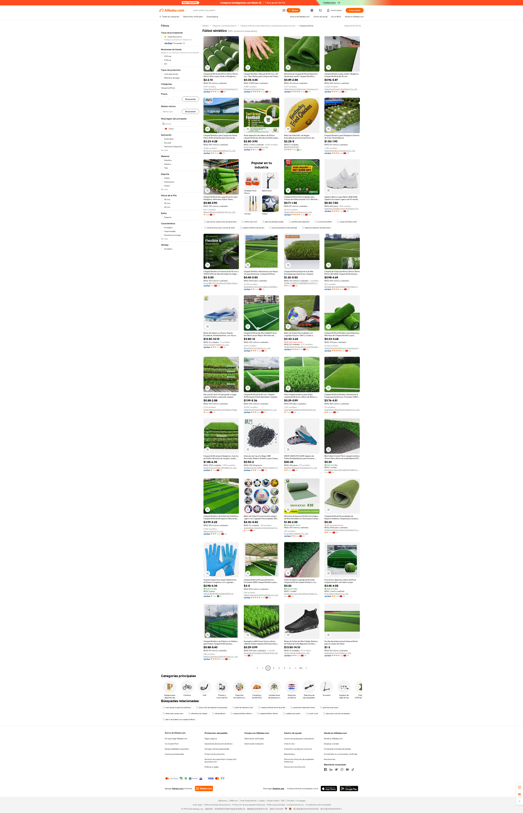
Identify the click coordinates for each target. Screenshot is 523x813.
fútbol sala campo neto (174, 713)
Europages (301, 801)
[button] (283, 10)
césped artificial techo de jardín (273, 708)
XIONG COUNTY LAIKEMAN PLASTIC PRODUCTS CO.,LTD (302, 283)
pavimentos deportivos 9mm (304, 708)
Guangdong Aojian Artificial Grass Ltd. (300, 410)
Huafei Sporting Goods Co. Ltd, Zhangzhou (302, 347)
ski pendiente (220, 713)
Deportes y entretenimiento (224, 26)
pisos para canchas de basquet (338, 713)
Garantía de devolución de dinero (218, 744)
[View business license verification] (286, 809)
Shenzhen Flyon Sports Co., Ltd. (257, 348)
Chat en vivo (289, 744)
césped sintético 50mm (269, 713)
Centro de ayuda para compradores (299, 738)
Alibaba (205, 26)
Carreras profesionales (174, 754)
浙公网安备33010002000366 (306, 809)
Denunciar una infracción (294, 767)
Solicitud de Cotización (254, 744)
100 (300, 668)
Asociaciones (329, 759)
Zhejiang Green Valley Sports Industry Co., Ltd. (261, 468)
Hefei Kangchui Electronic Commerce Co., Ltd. (302, 89)
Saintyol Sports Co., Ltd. (213, 531)
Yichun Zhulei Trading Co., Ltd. (216, 345)
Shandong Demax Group (254, 89)
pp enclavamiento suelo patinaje (284, 228)
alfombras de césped (199, 713)
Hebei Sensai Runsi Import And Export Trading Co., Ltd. (221, 89)
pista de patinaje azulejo (274, 222)
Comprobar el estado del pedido (337, 749)
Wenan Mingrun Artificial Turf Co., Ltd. (219, 212)
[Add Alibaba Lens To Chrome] (204, 788)
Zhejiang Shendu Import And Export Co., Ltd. (342, 530)
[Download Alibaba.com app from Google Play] (349, 788)
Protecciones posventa (214, 754)
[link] (519, 787)
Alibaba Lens (177, 788)
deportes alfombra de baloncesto (318, 228)
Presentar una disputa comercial (298, 749)
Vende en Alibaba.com (333, 738)
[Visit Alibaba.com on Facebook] (325, 769)
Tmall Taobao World (248, 801)
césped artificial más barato (253, 228)
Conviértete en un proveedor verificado (340, 754)
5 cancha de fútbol (324, 222)
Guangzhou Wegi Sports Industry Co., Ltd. (342, 410)
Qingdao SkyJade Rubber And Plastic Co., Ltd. (342, 287)
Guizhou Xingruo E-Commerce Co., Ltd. (300, 468)
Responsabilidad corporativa (177, 749)
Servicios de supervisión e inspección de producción (220, 760)
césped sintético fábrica (242, 713)
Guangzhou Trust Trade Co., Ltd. (337, 653)
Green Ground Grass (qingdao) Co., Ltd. (219, 468)
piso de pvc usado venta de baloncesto (222, 222)
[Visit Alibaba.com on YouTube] (347, 769)
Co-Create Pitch (172, 744)
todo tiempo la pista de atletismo (178, 708)
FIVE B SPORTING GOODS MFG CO (218, 594)
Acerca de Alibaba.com (175, 733)
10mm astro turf (250, 222)
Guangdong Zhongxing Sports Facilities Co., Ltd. (261, 287)
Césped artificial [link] (306, 26)
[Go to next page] (306, 668)
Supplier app (278, 788)
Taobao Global (273, 801)
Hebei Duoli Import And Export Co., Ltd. (340, 89)
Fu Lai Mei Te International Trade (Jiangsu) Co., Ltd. (221, 283)
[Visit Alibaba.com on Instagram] (341, 769)
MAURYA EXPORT (291, 147)
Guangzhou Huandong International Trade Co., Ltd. (261, 528)
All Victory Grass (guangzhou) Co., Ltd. (219, 151)
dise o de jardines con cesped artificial (180, 719)
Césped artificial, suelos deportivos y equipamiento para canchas (267, 26)
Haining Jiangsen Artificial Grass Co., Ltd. (261, 595)
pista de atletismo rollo (244, 708)
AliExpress (222, 801)
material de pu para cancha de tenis (221, 228)
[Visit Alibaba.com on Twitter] (336, 769)
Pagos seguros (211, 738)
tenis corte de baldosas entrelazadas (213, 708)
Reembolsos (289, 754)
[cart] (321, 11)
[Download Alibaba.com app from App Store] (329, 788)
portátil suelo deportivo (300, 222)
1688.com (233, 801)
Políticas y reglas (212, 767)
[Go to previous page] (257, 668)
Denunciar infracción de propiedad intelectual (299, 760)
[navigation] (180, 347)
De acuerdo (190, 99)
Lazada (261, 801)
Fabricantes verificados (254, 738)
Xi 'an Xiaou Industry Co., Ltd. (256, 147)
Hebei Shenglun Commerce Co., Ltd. (339, 151)
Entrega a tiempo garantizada (217, 749)
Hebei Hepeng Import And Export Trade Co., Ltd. (221, 410)
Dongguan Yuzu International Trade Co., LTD (342, 470)
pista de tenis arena (330, 708)
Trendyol (290, 801)
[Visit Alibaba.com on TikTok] (352, 769)
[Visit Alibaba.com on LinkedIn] (331, 769)
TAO (283, 801)
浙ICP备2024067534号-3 (331, 809)
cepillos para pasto (293, 713)
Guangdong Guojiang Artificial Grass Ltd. (261, 653)
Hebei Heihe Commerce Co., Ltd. (298, 212)
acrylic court (313, 713)
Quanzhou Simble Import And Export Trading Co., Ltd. (342, 209)
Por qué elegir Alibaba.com (176, 738)
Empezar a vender (331, 744)
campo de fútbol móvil (348, 222)
